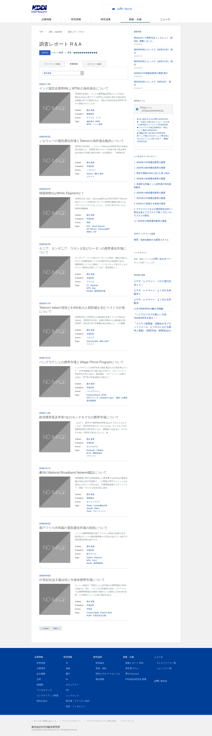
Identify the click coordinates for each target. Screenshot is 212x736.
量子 (68, 673)
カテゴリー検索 (94, 63)
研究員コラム (131, 668)
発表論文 (100, 663)
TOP (41, 32)
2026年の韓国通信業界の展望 (150, 192)
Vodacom (94, 285)
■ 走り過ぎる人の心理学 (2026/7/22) (152, 119)
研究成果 (106, 19)
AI (67, 679)
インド (98, 118)
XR (67, 690)
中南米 (90, 609)
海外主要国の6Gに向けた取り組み (153, 173)
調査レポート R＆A (76, 32)
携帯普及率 (97, 453)
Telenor (90, 174)
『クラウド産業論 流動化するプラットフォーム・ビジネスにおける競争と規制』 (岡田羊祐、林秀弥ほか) (152, 327)
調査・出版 (135, 19)
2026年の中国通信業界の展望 (150, 162)
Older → (56, 628)
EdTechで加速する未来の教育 (150, 203)
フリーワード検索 (52, 63)
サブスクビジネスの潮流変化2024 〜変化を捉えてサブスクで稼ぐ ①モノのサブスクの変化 (153, 212)
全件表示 (44, 53)
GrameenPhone (93, 395)
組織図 (40, 684)
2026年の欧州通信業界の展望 (150, 167)
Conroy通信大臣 (100, 505)
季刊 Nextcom (132, 673)
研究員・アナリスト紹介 (78, 701)
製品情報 (100, 679)
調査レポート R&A (134, 663)
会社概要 (41, 673)
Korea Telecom (98, 226)
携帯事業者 (98, 563)
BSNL (97, 121)
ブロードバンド (99, 511)
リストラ (90, 176)
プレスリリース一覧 (166, 663)
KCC (89, 226)
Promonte (91, 450)
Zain (94, 288)
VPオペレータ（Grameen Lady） (101, 398)
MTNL (89, 124)
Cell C (94, 560)
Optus (96, 508)
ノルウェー (91, 170)
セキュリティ (72, 684)
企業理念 (41, 668)
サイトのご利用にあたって (45, 721)
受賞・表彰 (101, 668)
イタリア (91, 337)
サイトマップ (127, 721)
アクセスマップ (44, 690)
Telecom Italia (92, 341)
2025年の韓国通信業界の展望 (152, 221)
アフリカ (91, 118)
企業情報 (46, 19)
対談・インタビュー (75, 706)
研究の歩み (42, 701)
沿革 (39, 679)
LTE (94, 232)
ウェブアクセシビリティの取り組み (101, 721)
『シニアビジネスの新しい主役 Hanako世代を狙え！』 (150, 316)
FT (88, 285)
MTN (89, 288)
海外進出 (90, 121)
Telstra (89, 505)
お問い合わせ (124, 8)
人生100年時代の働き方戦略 (148, 308)
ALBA (89, 615)
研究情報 (76, 19)
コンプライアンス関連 (47, 695)
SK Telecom (92, 229)
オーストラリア (93, 502)
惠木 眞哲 (91, 110)
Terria (89, 511)
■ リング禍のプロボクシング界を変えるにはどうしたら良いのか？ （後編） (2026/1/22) (153, 139)
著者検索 (74, 63)
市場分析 (90, 166)
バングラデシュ (93, 391)
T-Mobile (100, 450)
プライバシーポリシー (71, 721)
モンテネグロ (92, 446)
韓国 (89, 222)
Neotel (89, 563)
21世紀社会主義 (99, 615)
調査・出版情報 (55, 32)
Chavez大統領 (93, 613)
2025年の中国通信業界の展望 (150, 198)
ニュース (165, 19)
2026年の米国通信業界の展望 (150, 178)
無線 (68, 668)
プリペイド (91, 456)
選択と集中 (99, 174)
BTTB (103, 395)
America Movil (106, 613)
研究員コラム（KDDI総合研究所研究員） (152, 109)
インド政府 (97, 124)
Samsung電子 (104, 229)
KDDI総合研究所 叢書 (135, 679)
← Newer (45, 628)
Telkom (90, 558)
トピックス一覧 (164, 668)
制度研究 (90, 114)
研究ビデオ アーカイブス (108, 673)
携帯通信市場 (99, 291)
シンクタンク (72, 695)
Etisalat (90, 291)
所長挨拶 (41, 663)
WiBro (89, 232)
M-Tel (89, 453)
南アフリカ (91, 554)
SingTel (90, 508)
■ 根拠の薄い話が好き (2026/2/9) (151, 133)
